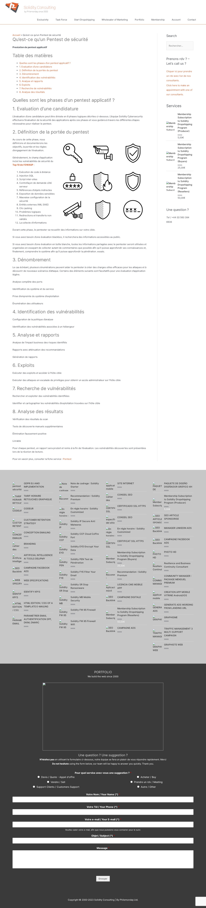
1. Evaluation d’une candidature (35, 66)
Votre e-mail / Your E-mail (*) (103, 819)
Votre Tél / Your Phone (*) (103, 806)
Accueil (16, 35)
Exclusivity (42, 19)
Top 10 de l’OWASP (23, 164)
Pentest (67, 459)
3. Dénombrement (29, 73)
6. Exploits (24, 84)
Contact (192, 19)
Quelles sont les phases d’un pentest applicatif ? (45, 63)
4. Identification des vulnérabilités (37, 77)
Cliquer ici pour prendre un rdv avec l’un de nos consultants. (179, 76)
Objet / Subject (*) (103, 835)
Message (103, 848)
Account (176, 19)
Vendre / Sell (58, 782)
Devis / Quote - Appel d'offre (57, 777)
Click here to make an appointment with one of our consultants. (179, 90)
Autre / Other (148, 786)
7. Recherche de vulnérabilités (35, 88)
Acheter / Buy (148, 777)
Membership (158, 19)
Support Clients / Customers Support (57, 786)
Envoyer (103, 878)
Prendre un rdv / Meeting (148, 782)
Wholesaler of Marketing (115, 19)
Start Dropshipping (84, 19)
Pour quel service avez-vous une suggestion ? (103, 772)
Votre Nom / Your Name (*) (103, 794)
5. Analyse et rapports (31, 81)
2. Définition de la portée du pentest (38, 70)
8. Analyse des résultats (32, 92)
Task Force (61, 19)
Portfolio (139, 19)
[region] (103, 717)
